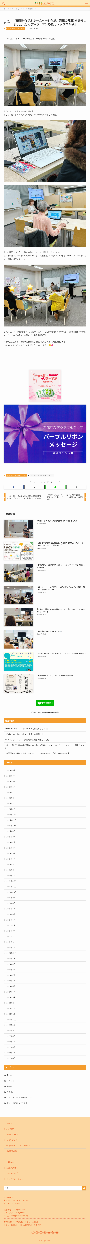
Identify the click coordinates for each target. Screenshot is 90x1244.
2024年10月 (11, 892)
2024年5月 (10, 920)
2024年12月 (11, 881)
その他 (10, 1092)
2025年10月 (11, 826)
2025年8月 (10, 837)
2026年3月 (10, 798)
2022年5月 (10, 1053)
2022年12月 (11, 1014)
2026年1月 (10, 809)
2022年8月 (10, 1036)
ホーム (9, 1123)
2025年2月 (10, 870)
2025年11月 (11, 820)
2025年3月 (10, 865)
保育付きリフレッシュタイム (18, 1146)
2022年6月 (10, 1047)
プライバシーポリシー (15, 1179)
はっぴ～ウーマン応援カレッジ (15, 28)
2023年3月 (10, 997)
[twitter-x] (37, 712)
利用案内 (10, 1129)
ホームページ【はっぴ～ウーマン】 (42, 475)
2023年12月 (11, 948)
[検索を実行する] (84, 1188)
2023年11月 (11, 953)
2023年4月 (10, 992)
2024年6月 (10, 914)
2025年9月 (10, 831)
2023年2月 (10, 1003)
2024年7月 (10, 909)
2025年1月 (10, 876)
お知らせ (10, 1086)
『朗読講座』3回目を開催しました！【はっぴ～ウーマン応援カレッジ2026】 (37, 753)
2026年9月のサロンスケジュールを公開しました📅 (26, 729)
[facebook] (33, 712)
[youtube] (49, 712)
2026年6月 (10, 781)
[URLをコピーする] (76, 487)
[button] (14, 487)
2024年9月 (10, 898)
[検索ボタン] (3, 3)
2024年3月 (10, 931)
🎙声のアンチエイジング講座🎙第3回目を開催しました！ (28, 740)
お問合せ (10, 1162)
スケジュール (12, 1135)
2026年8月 (10, 770)
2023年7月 (10, 975)
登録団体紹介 (12, 1151)
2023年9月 (10, 964)
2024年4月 (10, 925)
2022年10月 (11, 1025)
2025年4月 (10, 859)
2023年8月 (10, 970)
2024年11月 (11, 887)
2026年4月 (10, 793)
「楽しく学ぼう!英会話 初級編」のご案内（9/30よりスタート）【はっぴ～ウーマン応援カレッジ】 (44, 746)
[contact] (56, 712)
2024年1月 (10, 942)
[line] (45, 712)
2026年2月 (10, 804)
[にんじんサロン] (45, 3)
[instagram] (41, 712)
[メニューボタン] (86, 3)
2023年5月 (10, 986)
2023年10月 (11, 959)
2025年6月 (10, 848)
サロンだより (12, 1140)
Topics (9, 1075)
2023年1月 (10, 1008)
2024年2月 (10, 936)
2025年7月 (10, 842)
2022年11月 (11, 1020)
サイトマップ (12, 1173)
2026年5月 (10, 787)
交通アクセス (12, 1168)
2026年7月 (10, 776)
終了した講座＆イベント (17, 1103)
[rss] (52, 712)
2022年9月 (10, 1031)
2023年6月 (10, 981)
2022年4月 (10, 1058)
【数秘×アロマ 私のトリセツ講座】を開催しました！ (27, 734)
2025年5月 (10, 853)
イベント (10, 1081)
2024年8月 (10, 903)
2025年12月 (11, 815)
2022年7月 (10, 1042)
